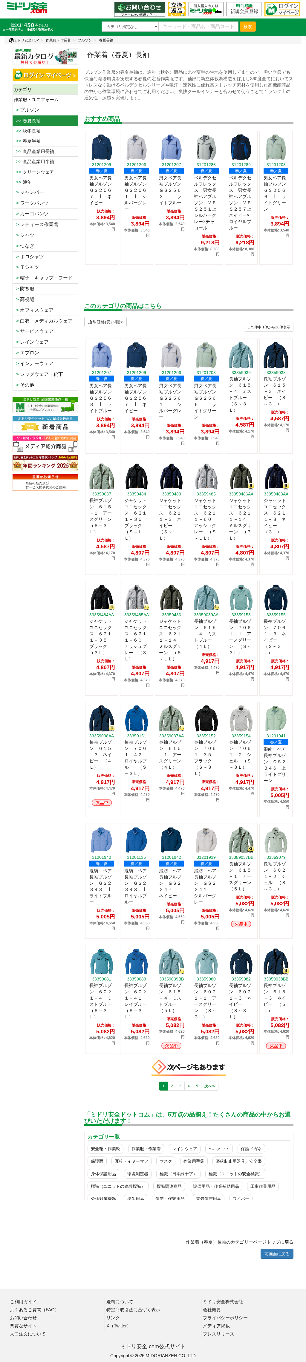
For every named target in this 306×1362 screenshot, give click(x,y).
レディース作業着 (36, 224)
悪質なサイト (23, 1325)
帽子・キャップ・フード (43, 277)
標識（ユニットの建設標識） (118, 1186)
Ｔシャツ (26, 267)
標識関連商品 (169, 1186)
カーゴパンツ (31, 213)
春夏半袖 (27, 140)
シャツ (24, 235)
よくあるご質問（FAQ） (34, 1309)
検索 (248, 26)
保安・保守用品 (170, 1198)
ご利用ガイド (23, 1301)
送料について (119, 1301)
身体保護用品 (103, 1173)
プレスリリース (218, 1333)
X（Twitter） (118, 1325)
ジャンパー (29, 192)
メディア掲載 (216, 1325)
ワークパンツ (31, 203)
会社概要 (212, 1309)
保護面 (97, 1161)
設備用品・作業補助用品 (216, 1186)
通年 (23, 182)
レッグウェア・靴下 (38, 374)
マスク (166, 1161)
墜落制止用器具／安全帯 (239, 1161)
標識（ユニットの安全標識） (236, 1173)
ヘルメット (219, 1148)
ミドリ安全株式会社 (223, 1301)
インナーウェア (33, 363)
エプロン (26, 352)
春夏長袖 (106, 40)
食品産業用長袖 (34, 151)
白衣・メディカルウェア (43, 320)
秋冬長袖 (27, 130)
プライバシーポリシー (225, 1317)
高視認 (24, 299)
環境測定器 (137, 1173)
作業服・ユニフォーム (36, 99)
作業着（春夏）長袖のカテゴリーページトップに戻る (239, 1241)
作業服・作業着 (58, 40)
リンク (113, 1317)
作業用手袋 (193, 1161)
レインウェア (31, 342)
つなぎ (24, 245)
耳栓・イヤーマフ (131, 1161)
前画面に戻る (277, 1253)
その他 (24, 384)
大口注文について (28, 1333)
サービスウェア (33, 331)
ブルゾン (85, 40)
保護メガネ (251, 1148)
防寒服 (24, 288)
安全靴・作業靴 (105, 1148)
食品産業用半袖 (34, 161)
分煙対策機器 (103, 1198)
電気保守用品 (208, 1198)
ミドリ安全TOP (26, 40)
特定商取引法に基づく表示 (133, 1309)
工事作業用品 (263, 1186)
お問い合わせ (23, 1317)
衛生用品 (135, 1198)
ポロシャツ (29, 256)
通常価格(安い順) (104, 321)
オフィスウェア (33, 310)
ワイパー (240, 1198)
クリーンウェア (34, 172)
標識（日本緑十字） (178, 1173)
